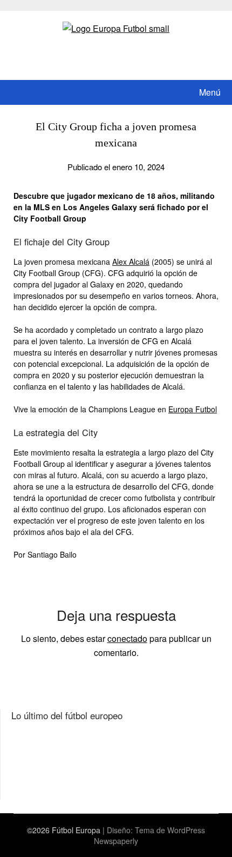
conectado (127, 638)
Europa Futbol (192, 409)
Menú (210, 92)
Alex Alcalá (130, 261)
